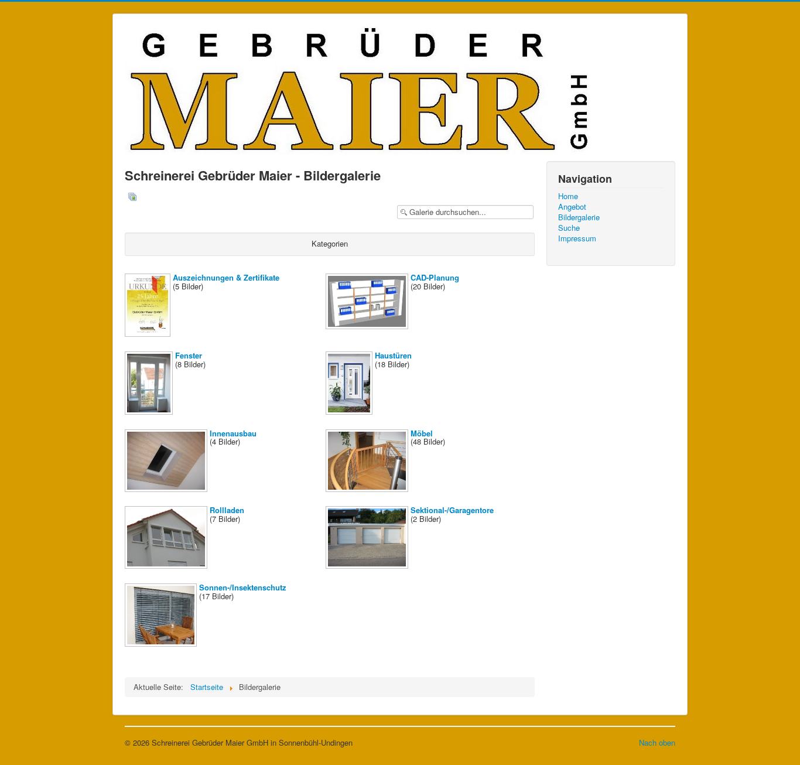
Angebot (572, 207)
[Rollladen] (167, 565)
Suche (569, 228)
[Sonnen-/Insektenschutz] (162, 643)
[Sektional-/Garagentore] (368, 565)
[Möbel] (368, 488)
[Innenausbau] (167, 488)
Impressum (577, 238)
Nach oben (657, 742)
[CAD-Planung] (368, 326)
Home (568, 196)
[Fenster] (150, 411)
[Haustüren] (350, 411)
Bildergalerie (579, 217)
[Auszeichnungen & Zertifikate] (149, 333)
